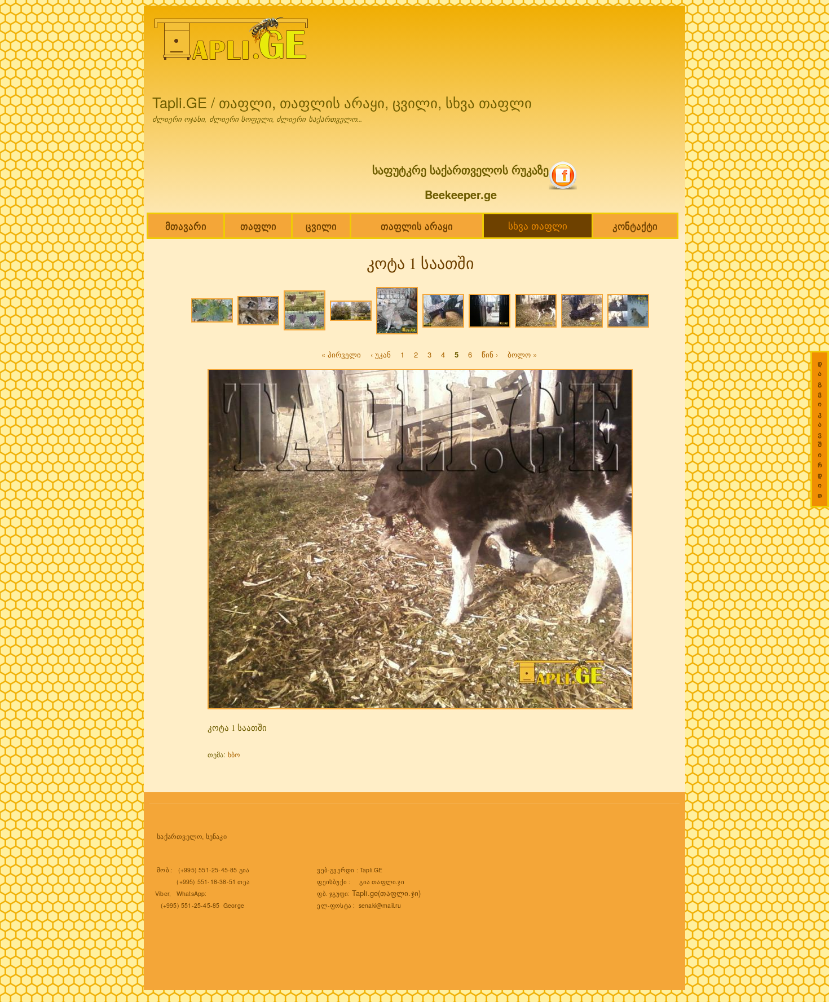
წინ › (490, 354)
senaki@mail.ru (380, 905)
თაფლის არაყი (417, 225)
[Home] (232, 41)
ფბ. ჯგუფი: (334, 893)
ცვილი (321, 225)
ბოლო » (522, 354)
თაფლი (258, 225)
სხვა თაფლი (537, 225)
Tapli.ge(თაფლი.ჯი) (386, 893)
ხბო (234, 754)
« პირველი (341, 354)
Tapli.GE (371, 870)
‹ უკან (381, 354)
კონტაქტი (635, 225)
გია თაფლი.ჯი (381, 881)
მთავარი (185, 225)
